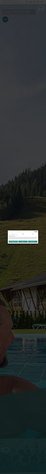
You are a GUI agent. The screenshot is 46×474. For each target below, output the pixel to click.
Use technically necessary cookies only (13, 241)
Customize (22, 241)
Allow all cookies (33, 241)
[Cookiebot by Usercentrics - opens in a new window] (34, 231)
